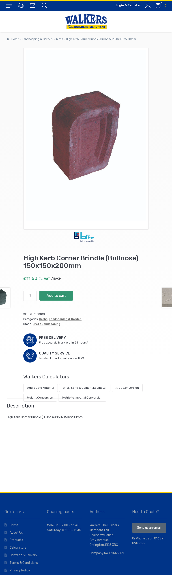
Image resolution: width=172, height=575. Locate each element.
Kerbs (59, 39)
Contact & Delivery (23, 555)
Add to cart (56, 295)
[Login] (148, 5)
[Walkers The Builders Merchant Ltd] (86, 21)
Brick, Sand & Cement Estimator (85, 387)
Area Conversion (127, 387)
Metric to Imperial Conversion (82, 397)
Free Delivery (52, 337)
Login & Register (128, 5)
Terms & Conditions (24, 563)
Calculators (18, 548)
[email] (33, 5)
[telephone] (21, 5)
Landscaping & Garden (37, 39)
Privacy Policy (20, 570)
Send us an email (149, 528)
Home (15, 39)
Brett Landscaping (46, 324)
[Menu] (8, 5)
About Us (16, 533)
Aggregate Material (40, 387)
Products (16, 540)
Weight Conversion (40, 397)
